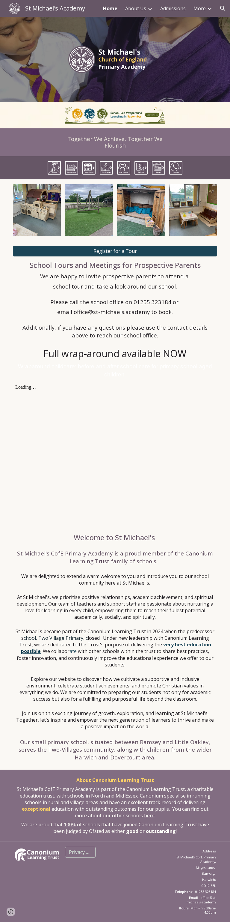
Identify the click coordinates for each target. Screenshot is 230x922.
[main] (115, 142)
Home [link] (110, 8)
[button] (223, 8)
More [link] (199, 8)
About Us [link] (135, 8)
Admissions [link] (173, 8)
